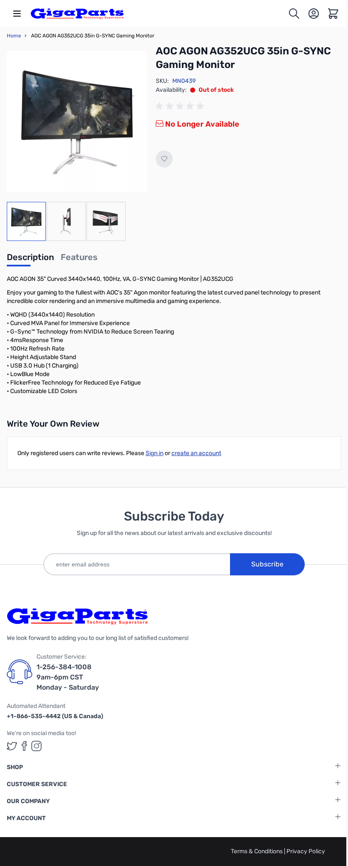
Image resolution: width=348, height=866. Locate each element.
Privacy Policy (305, 851)
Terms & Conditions (257, 851)
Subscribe (267, 564)
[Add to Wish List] (164, 158)
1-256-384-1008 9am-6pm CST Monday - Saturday (67, 677)
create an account (196, 453)
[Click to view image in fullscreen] (77, 121)
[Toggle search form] (294, 13)
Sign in (154, 453)
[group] (181, 106)
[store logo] (77, 13)
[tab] (30, 259)
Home (14, 36)
